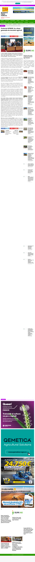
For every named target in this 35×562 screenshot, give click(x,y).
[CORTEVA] (17, 427)
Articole (10, 24)
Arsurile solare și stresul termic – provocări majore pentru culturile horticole (30, 171)
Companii (17, 20)
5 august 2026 (30, 256)
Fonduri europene (3, 22)
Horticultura (10, 22)
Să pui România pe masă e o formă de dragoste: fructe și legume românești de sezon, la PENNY (31, 72)
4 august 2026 (30, 336)
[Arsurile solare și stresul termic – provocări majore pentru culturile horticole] (25, 170)
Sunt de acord (18, 3)
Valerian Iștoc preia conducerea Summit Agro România (28, 56)
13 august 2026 (30, 105)
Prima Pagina (2, 24)
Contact (19, 24)
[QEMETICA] (17, 456)
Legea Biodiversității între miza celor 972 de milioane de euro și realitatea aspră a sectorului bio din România (31, 178)
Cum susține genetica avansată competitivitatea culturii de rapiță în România (30, 254)
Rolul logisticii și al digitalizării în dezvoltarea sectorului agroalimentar (30, 247)
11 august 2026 (30, 143)
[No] (33, 2)
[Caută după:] (29, 25)
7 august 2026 (30, 173)
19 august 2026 (26, 59)
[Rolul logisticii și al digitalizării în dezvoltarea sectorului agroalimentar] (25, 247)
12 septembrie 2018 (4, 32)
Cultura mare (31, 22)
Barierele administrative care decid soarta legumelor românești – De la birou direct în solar (31, 261)
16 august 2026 (30, 74)
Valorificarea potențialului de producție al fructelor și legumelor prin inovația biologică (30, 148)
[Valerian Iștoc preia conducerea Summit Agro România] (29, 50)
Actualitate (7, 20)
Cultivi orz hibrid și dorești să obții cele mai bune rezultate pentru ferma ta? (31, 164)
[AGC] (17, 484)
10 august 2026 (30, 150)
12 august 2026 (30, 125)
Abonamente (15, 24)
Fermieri (26, 20)
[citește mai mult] (26, 67)
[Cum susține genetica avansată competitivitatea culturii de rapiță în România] (25, 253)
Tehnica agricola (20, 22)
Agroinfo (2, 20)
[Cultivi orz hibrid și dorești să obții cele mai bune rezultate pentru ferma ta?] (25, 164)
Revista (6, 24)
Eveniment (22, 20)
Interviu (15, 22)
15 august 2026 (30, 84)
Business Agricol (11, 32)
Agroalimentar (12, 20)
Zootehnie (26, 22)
